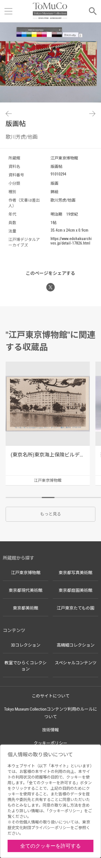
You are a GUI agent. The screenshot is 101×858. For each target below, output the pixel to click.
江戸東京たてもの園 (75, 608)
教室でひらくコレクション (25, 666)
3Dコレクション (25, 645)
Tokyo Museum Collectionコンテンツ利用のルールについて (50, 713)
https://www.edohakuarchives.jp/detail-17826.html (71, 240)
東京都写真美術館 (75, 572)
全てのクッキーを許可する (50, 846)
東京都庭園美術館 (75, 590)
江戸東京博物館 (25, 572)
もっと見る (50, 514)
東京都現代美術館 (25, 590)
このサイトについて (51, 696)
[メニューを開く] (8, 11)
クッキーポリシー (50, 743)
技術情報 (50, 730)
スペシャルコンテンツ (76, 662)
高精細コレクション (76, 645)
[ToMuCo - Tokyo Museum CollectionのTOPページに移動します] (50, 11)
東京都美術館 (25, 608)
